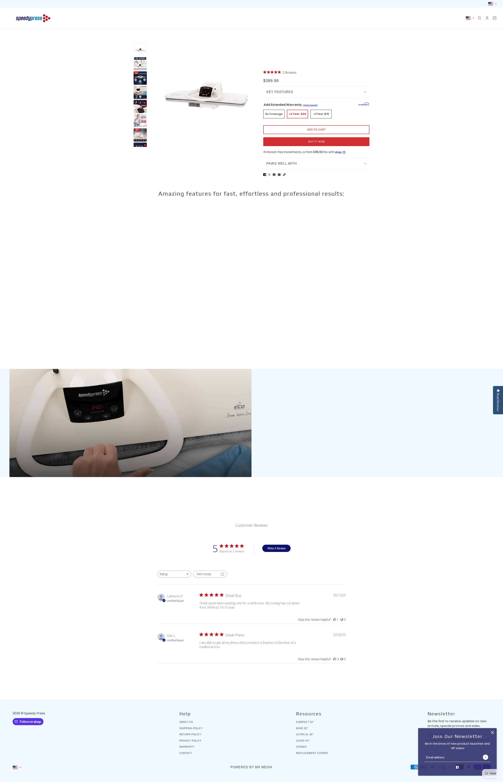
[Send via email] (279, 175)
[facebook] (457, 767)
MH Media (263, 767)
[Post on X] (269, 175)
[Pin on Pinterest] (274, 175)
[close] (492, 732)
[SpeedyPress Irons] (33, 18)
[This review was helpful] (334, 659)
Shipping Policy (191, 728)
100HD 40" (303, 740)
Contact (185, 753)
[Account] (487, 18)
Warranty (187, 746)
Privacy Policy (190, 740)
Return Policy (190, 734)
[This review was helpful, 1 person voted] (334, 619)
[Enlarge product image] (205, 95)
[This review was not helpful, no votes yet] (341, 619)
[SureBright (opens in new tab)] (363, 104)
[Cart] (494, 18)
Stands (301, 746)
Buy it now (316, 141)
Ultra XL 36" (305, 734)
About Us (186, 722)
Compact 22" (305, 722)
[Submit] (485, 757)
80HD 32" (302, 728)
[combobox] (174, 574)
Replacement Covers (312, 753)
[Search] (479, 18)
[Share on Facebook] (265, 175)
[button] (284, 175)
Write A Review (276, 548)
